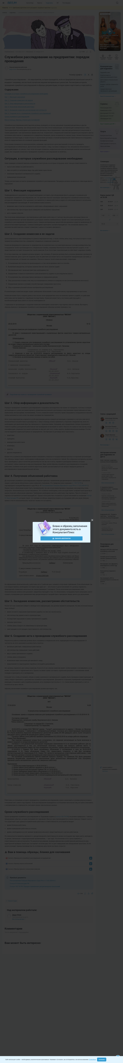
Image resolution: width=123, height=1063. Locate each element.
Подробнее (92, 1059)
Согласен (102, 1059)
